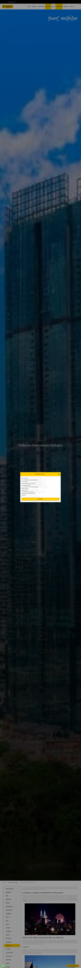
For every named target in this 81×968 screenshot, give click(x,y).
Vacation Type (25, 493)
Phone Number (25, 483)
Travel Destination (26, 487)
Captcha (24, 495)
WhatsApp (24, 485)
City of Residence (26, 480)
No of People (25, 491)
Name (23, 478)
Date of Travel (25, 488)
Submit (40, 499)
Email (23, 481)
